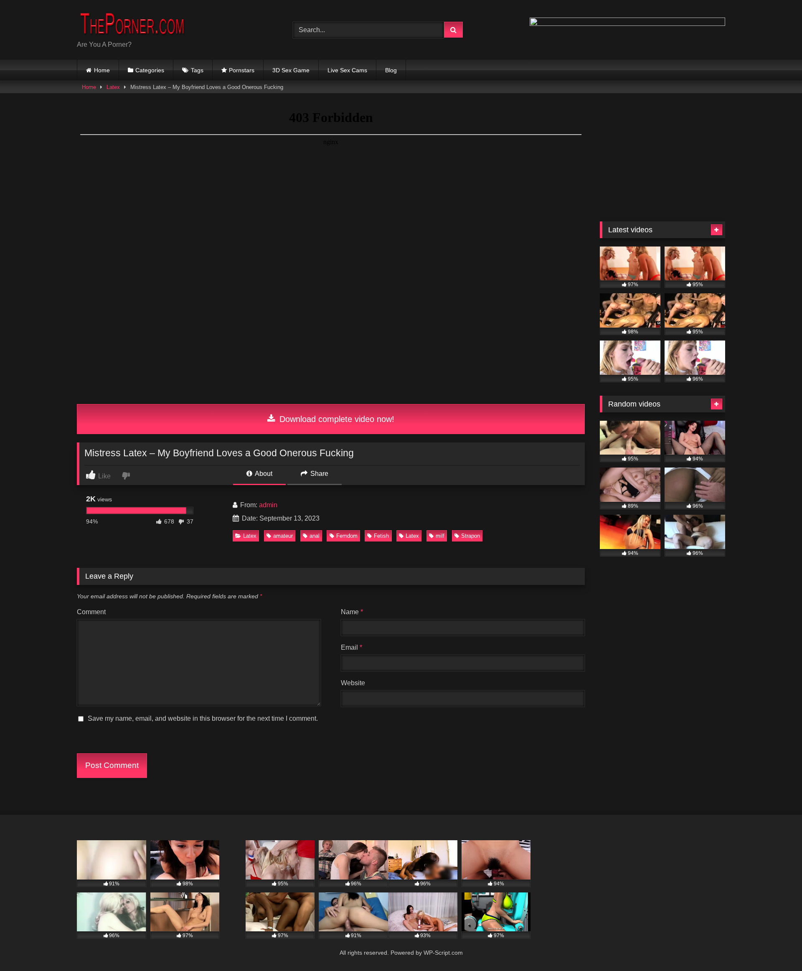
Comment (91, 611)
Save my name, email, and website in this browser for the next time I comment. (203, 718)
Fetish (381, 536)
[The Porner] (139, 23)
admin (268, 504)
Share (318, 473)
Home (102, 70)
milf (440, 536)
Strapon (470, 536)
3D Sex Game (291, 70)
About (263, 473)
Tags (197, 70)
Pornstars (241, 70)
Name (352, 611)
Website (353, 682)
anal (315, 536)
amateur (283, 536)
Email (351, 647)
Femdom (347, 536)
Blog (391, 70)
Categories (149, 70)
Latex (113, 87)
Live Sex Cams (347, 70)
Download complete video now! (335, 419)
